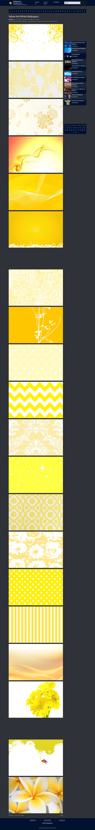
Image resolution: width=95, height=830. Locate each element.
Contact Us (62, 820)
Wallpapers (11, 19)
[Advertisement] (36, 258)
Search (83, 2)
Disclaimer (56, 2)
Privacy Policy (47, 820)
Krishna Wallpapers (47, 823)
